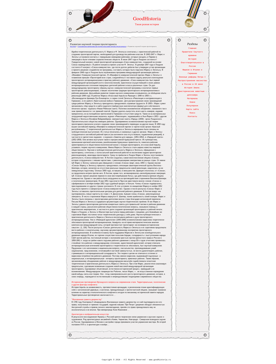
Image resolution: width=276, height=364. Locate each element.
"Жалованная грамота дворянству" (87, 299)
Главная (192, 48)
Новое (192, 102)
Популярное (192, 106)
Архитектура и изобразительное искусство (90, 314)
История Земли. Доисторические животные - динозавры (192, 91)
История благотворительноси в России (192, 62)
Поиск (192, 113)
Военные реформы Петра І (192, 77)
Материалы (192, 98)
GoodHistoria (147, 18)
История (73, 46)
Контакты (192, 116)
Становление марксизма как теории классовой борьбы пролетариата (102, 46)
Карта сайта (192, 109)
